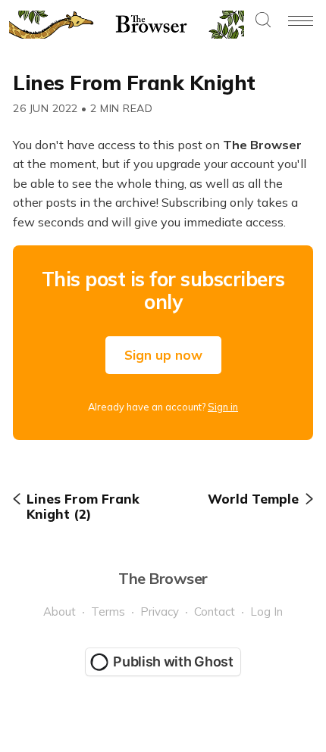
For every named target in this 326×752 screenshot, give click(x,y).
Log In (266, 611)
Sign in (223, 407)
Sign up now (163, 355)
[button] (263, 21)
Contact (214, 611)
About (59, 611)
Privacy (159, 611)
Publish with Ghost (173, 661)
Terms (108, 611)
